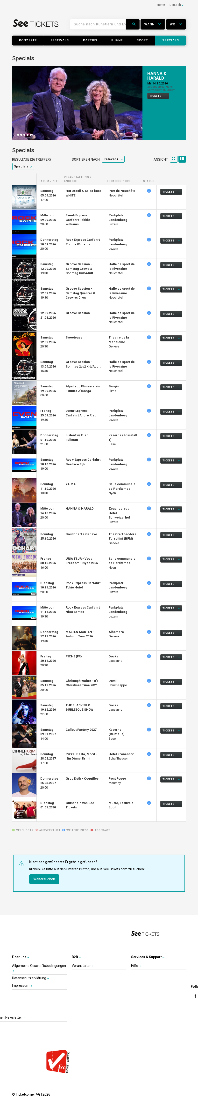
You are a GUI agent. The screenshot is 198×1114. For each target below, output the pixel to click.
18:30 (48, 488)
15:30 (48, 366)
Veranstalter (82, 966)
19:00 (48, 464)
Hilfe (135, 966)
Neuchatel (122, 269)
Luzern (118, 220)
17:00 (48, 195)
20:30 (48, 342)
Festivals (60, 40)
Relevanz (111, 159)
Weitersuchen (44, 879)
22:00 (48, 709)
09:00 (48, 391)
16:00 (48, 563)
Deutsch (176, 5)
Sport (142, 40)
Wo (173, 24)
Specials (170, 40)
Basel (117, 734)
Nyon (122, 488)
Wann (150, 24)
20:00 (48, 220)
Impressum (21, 986)
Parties (90, 40)
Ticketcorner (35, 26)
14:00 (48, 734)
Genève (119, 342)
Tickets (155, 102)
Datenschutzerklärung (29, 978)
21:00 (49, 440)
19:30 (48, 269)
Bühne (117, 40)
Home (161, 5)
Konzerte (28, 40)
